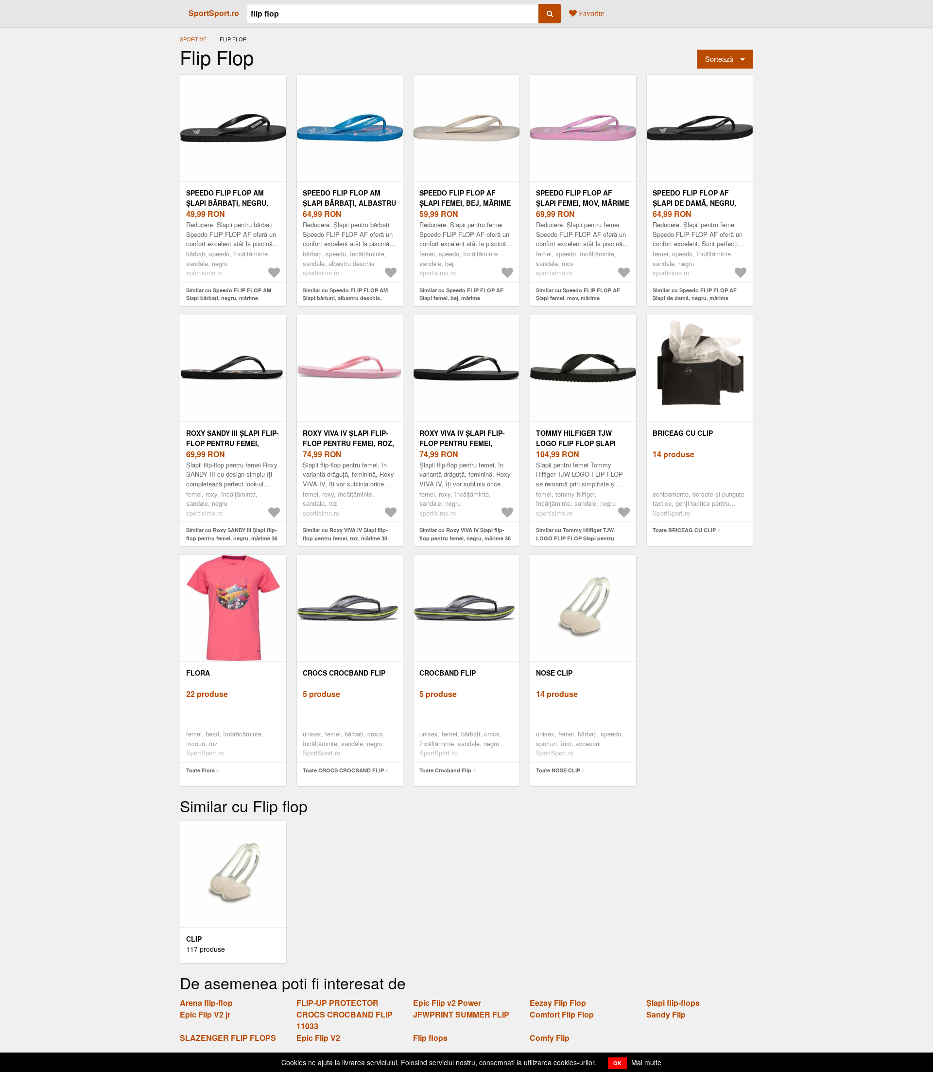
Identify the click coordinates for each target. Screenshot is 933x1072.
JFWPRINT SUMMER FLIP (461, 1014)
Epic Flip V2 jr (205, 1014)
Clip (194, 939)
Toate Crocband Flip (445, 770)
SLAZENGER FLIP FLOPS (228, 1037)
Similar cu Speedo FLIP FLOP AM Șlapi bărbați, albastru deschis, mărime (345, 298)
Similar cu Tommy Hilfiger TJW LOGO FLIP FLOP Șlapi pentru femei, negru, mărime (575, 538)
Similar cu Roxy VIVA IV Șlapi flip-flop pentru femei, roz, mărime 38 (345, 534)
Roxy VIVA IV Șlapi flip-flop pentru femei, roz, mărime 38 (348, 443)
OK (617, 1063)
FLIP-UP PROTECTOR (337, 1002)
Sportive (193, 39)
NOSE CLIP (554, 673)
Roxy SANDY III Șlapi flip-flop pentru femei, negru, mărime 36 (232, 443)
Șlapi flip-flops (673, 1002)
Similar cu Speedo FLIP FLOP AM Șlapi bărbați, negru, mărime (228, 294)
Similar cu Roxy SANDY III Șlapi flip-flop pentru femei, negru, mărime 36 (231, 534)
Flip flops (430, 1037)
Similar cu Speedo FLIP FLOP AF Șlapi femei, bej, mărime (461, 294)
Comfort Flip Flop (562, 1014)
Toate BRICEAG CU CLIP (684, 530)
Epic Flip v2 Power (447, 1002)
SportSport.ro (214, 12)
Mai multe (646, 1062)
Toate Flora (200, 770)
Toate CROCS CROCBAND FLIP (343, 770)
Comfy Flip (550, 1037)
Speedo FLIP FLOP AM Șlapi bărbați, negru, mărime (227, 203)
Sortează (719, 59)
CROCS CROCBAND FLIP (344, 673)
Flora (198, 673)
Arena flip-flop (206, 1002)
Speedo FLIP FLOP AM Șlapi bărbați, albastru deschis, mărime (349, 203)
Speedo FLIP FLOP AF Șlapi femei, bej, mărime (465, 198)
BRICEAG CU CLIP (683, 433)
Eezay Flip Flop (558, 1002)
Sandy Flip (666, 1014)
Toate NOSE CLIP (558, 770)
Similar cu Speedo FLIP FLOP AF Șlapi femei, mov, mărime (578, 294)
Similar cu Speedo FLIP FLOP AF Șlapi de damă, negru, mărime (695, 294)
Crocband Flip (447, 673)
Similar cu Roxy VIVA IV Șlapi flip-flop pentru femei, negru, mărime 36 (465, 534)
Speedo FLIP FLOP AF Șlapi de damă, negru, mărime (694, 203)
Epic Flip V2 (318, 1037)
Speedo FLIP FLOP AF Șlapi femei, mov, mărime (582, 198)
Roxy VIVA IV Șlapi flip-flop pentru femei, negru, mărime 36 (462, 443)
